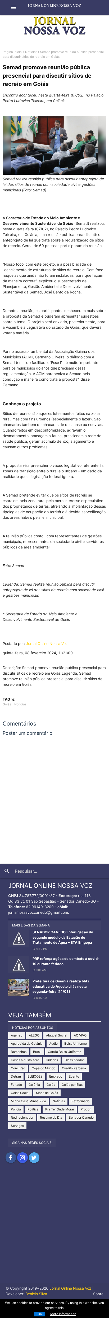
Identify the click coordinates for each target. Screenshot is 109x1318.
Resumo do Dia (51, 1117)
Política (33, 1109)
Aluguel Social (56, 1035)
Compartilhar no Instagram (22, 1157)
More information (63, 1314)
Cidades (52, 1060)
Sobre (98, 1293)
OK (40, 1314)
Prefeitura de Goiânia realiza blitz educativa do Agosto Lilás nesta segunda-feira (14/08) (61, 986)
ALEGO (34, 1035)
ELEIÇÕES (35, 1076)
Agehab (16, 1035)
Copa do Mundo (43, 1068)
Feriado (16, 1085)
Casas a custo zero (25, 1060)
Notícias (31, 52)
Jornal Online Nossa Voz (47, 643)
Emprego (55, 1076)
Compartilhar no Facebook (11, 1157)
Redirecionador (22, 1117)
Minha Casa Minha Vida (28, 1101)
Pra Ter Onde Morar (59, 1109)
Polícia (16, 1109)
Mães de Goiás (47, 1093)
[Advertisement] (54, 1228)
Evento (74, 1076)
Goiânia (34, 1085)
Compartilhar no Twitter (34, 1157)
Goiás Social (20, 1093)
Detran (16, 1076)
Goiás (7, 704)
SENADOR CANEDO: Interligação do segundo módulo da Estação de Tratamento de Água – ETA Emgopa (63, 937)
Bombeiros (18, 1052)
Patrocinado (80, 1101)
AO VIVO (80, 1035)
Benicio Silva (36, 1293)
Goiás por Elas (72, 1085)
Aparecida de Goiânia (27, 1043)
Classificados (74, 1060)
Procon (86, 1109)
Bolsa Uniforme (75, 1043)
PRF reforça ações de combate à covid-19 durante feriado (66, 961)
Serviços (17, 1126)
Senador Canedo (81, 1117)
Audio (53, 1043)
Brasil (37, 1052)
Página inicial (12, 52)
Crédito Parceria (74, 1068)
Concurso (18, 1068)
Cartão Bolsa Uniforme (64, 1052)
